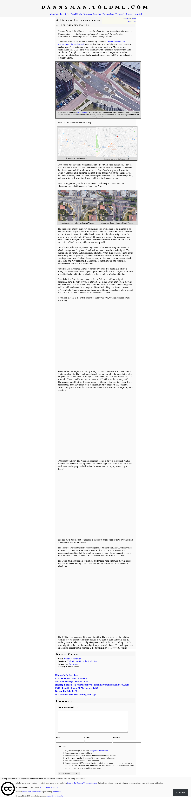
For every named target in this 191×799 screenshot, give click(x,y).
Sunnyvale (132, 21)
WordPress (57, 791)
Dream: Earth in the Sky (67, 691)
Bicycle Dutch (82, 112)
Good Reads (76, 14)
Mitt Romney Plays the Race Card (71, 681)
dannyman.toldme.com (95, 6)
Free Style (64, 14)
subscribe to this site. (55, 796)
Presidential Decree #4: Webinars (71, 678)
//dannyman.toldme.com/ (31, 791)
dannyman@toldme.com (99, 750)
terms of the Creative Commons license (82, 783)
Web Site (116, 737)
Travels (129, 14)
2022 (134, 18)
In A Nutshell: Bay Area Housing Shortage (75, 694)
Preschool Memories (72, 658)
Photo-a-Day (108, 14)
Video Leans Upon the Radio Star (82, 661)
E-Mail (87, 737)
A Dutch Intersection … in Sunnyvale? (78, 22)
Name (58, 737)
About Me (53, 14)
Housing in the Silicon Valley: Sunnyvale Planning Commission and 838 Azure (92, 684)
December (126, 18)
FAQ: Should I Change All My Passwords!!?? (76, 687)
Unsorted (138, 14)
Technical (119, 14)
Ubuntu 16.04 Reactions (66, 675)
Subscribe (180, 792)
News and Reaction (92, 14)
